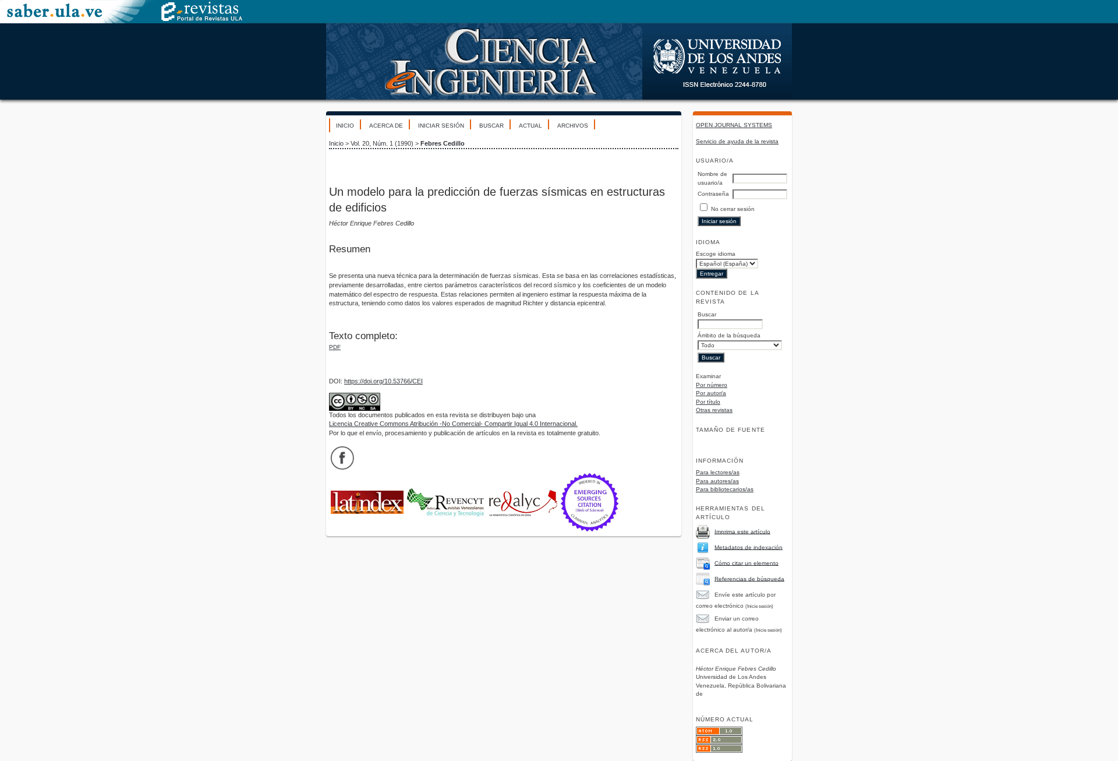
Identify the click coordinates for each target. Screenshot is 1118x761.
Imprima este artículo (742, 531)
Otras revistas (714, 410)
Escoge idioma (715, 254)
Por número (711, 385)
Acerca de (386, 125)
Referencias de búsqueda (749, 578)
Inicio (345, 125)
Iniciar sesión (441, 125)
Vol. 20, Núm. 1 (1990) (382, 143)
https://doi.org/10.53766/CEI (383, 381)
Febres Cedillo (442, 143)
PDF (335, 347)
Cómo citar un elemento (746, 562)
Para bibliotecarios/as (724, 489)
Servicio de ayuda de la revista (737, 141)
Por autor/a (711, 393)
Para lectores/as (718, 472)
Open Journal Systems (734, 125)
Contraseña (713, 194)
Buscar (491, 125)
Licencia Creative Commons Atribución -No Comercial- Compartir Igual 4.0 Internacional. (453, 423)
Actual (530, 125)
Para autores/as (717, 481)
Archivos (572, 125)
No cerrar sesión (733, 209)
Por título (708, 402)
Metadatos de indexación (748, 547)
